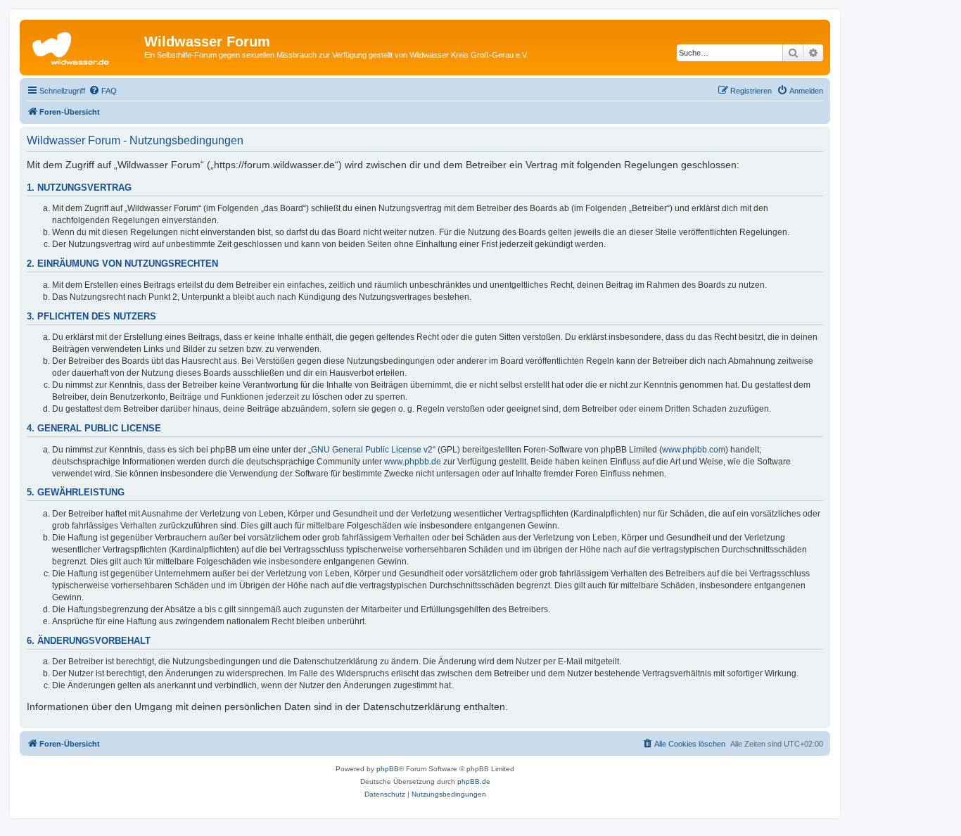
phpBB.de (473, 781)
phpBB (387, 769)
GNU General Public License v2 (372, 450)
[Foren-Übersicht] (83, 45)
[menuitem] (103, 90)
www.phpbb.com (693, 450)
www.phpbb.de (412, 462)
